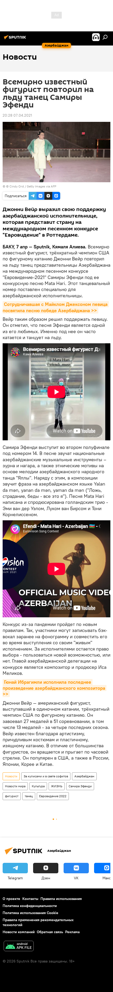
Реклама (72, 932)
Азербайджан (84, 776)
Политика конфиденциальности (30, 905)
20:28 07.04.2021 (17, 115)
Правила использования (61, 898)
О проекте (11, 898)
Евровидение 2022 (52, 796)
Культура (38, 786)
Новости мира (15, 786)
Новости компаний (19, 932)
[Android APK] (19, 947)
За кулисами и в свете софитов (46, 776)
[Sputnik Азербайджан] (16, 39)
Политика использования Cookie (30, 912)
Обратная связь (50, 932)
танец (29, 796)
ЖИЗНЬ (56, 786)
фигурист (11, 796)
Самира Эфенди (80, 786)
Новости (11, 776)
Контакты (30, 898)
